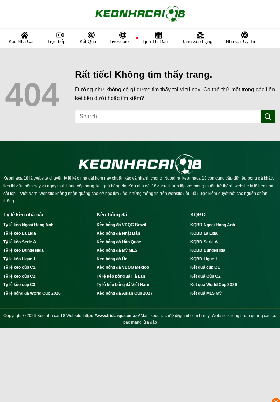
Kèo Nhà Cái (21, 41)
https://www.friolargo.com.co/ (111, 315)
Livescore (119, 41)
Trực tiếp (56, 41)
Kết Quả (88, 41)
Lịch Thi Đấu (155, 41)
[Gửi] (268, 116)
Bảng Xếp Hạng (196, 41)
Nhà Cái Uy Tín (241, 41)
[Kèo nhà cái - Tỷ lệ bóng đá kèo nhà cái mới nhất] (140, 13)
